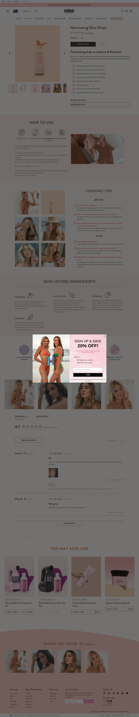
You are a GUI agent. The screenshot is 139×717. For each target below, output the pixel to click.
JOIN (88, 375)
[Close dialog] (105, 336)
